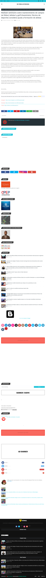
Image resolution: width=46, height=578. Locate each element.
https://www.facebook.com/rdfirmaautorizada (15, 102)
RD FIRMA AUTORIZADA (23, 4)
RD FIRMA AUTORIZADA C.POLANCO (8, 20)
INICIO (35, 576)
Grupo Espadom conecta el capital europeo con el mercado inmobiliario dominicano (23, 299)
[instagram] (40, 1)
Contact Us (43, 576)
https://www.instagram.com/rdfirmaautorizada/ (15, 100)
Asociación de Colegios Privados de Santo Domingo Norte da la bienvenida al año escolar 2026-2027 (24, 261)
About (39, 576)
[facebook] (38, 1)
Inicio (3, 9)
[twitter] (42, 1)
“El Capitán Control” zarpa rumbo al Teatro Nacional (16, 272)
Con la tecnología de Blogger (24, 318)
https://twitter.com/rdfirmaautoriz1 (11, 105)
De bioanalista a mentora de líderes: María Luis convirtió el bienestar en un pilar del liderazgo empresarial (25, 278)
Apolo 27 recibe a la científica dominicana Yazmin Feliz (17, 288)
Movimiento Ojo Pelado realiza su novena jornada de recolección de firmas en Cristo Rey (24, 304)
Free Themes (10, 576)
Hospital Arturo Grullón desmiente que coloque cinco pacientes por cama (21, 282)
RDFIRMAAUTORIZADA (22, 576)
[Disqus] (23, 361)
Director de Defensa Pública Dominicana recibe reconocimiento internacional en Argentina (24, 255)
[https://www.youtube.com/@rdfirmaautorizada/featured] (41, 172)
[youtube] (32, 172)
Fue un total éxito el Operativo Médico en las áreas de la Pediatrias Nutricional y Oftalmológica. (19, 492)
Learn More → (10, 481)
